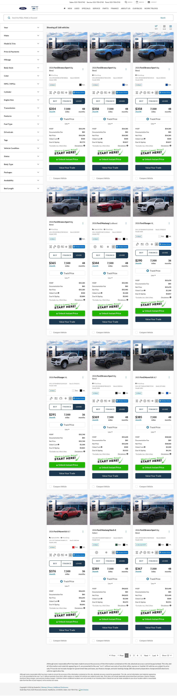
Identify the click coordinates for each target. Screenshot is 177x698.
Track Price (69, 119)
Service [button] (96, 8)
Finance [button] (115, 8)
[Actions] (83, 69)
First (112, 655)
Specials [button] (86, 8)
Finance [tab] (67, 101)
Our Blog (137, 8)
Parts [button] (105, 8)
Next (146, 655)
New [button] (70, 8)
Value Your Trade (67, 167)
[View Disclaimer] (66, 92)
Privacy (50, 687)
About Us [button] (125, 8)
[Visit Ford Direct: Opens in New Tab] (84, 690)
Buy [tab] (55, 101)
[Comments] (70, 92)
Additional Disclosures (61, 687)
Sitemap (44, 687)
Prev (121, 655)
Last (154, 655)
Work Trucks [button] (151, 8)
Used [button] (76, 8)
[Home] (65, 8)
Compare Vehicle (60, 178)
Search (163, 18)
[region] (67, 134)
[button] (85, 47)
